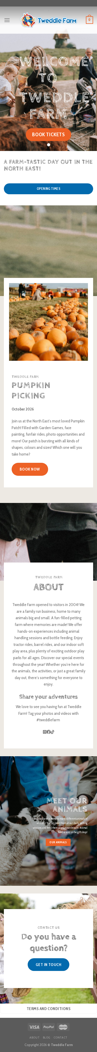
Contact (61, 1037)
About (34, 1037)
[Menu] (7, 20)
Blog (46, 1037)
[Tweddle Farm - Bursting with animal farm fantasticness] (48, 20)
